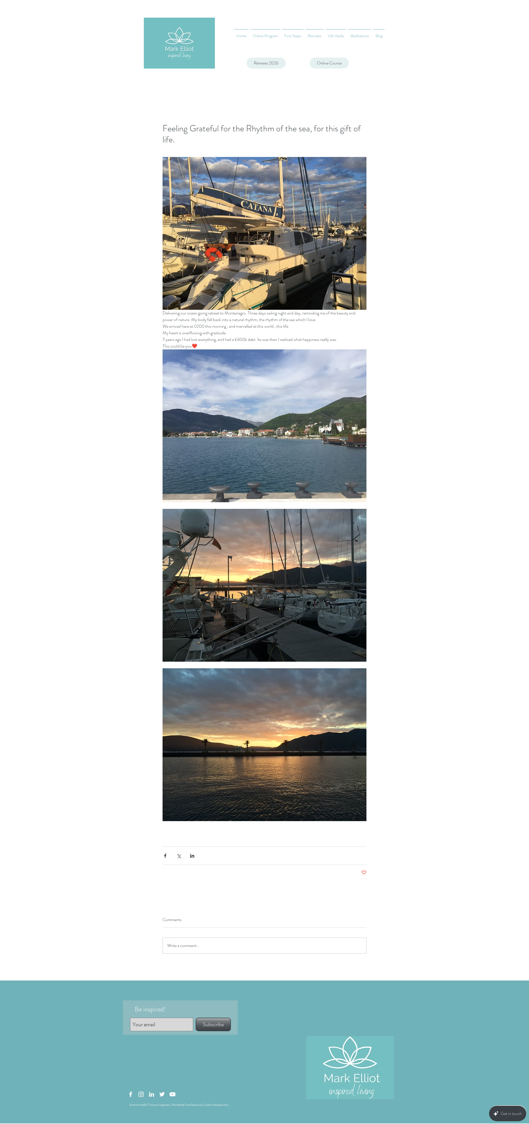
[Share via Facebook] (165, 855)
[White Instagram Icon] (141, 1094)
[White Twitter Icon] (162, 1094)
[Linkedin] (151, 1094)
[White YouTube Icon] (172, 1094)
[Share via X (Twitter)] (178, 855)
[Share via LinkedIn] (192, 855)
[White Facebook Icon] (130, 1094)
